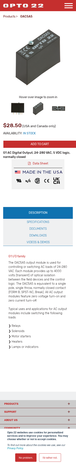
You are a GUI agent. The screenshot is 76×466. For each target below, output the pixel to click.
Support (10, 411)
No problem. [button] (26, 457)
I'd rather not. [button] (50, 457)
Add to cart (40, 144)
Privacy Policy (15, 448)
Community (12, 428)
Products (9, 16)
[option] (17, 108)
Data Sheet (40, 163)
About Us (11, 420)
